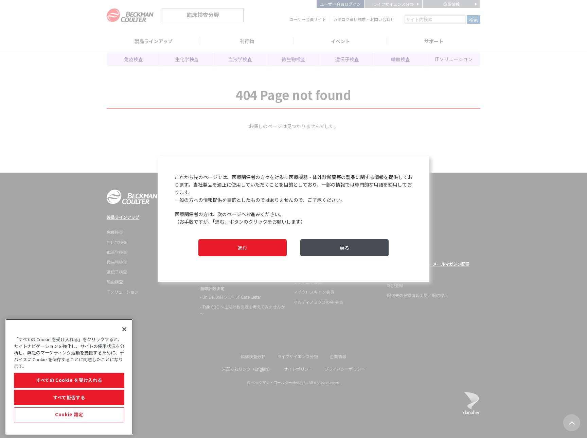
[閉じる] (124, 329)
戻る (344, 247)
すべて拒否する (69, 397)
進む (242, 247)
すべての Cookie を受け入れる (69, 380)
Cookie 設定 (69, 414)
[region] (69, 377)
